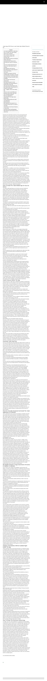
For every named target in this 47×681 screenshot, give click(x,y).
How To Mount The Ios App (9, 54)
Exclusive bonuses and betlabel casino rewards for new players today (37, 84)
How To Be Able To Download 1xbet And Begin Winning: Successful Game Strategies (11, 77)
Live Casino (6, 72)
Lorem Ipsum (20, 667)
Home (7, 26)
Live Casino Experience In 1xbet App (10, 51)
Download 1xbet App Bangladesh (10, 109)
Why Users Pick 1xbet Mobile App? (10, 85)
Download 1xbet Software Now (10, 61)
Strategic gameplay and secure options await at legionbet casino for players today (37, 70)
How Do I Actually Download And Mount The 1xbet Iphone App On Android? (10, 66)
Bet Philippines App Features (9, 68)
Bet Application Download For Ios (10, 103)
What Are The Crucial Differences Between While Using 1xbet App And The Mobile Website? (10, 93)
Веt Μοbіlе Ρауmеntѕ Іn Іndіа (9, 82)
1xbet (22, 184)
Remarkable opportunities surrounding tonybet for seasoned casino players (37, 55)
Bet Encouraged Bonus (8, 95)
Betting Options (7, 101)
